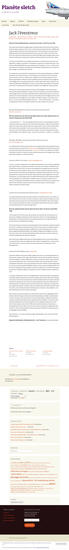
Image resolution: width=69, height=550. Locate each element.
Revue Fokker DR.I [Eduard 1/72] (19, 440)
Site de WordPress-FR (8, 520)
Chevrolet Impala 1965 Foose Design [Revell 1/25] (23, 424)
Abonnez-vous (29, 525)
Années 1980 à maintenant (45, 462)
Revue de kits (52, 21)
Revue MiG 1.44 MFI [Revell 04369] (42, 484)
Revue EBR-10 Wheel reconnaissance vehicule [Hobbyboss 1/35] (27, 429)
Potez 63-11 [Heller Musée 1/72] (17, 480)
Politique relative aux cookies (43, 547)
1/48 (20, 462)
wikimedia (33, 251)
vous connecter (16, 379)
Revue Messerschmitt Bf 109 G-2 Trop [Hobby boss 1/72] (25, 435)
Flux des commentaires (9, 518)
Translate (22, 398)
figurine (47, 471)
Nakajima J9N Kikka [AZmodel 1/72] (35, 477)
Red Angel (13, 366)
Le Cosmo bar (5, 25)
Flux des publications (8, 515)
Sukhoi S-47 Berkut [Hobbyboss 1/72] (20, 488)
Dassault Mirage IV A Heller (48, 466)
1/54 (24, 463)
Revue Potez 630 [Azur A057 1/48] (19, 432)
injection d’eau (32, 148)
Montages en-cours (53, 474)
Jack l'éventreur (28, 37)
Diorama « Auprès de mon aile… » (19, 427)
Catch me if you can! (31, 351)
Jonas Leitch (41, 37)
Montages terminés (50, 37)
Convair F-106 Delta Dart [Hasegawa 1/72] (20, 466)
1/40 (18, 463)
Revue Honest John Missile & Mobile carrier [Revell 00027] (23, 484)
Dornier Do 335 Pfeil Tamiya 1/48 (39, 468)
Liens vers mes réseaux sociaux (20, 25)
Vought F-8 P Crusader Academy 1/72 (47, 488)
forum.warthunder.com (15, 142)
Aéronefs (4, 21)
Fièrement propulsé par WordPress (18, 538)
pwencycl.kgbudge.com (35, 160)
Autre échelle (24, 465)
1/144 (31, 463)
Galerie (43, 21)
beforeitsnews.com (14, 112)
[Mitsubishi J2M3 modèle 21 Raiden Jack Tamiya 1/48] (22, 38)
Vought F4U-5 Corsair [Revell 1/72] (19, 490)
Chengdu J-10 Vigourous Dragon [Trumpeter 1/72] (36, 465)
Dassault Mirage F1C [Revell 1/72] (36, 466)
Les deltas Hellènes (48, 351)
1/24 (12, 463)
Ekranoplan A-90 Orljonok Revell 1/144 (36, 471)
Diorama (29, 469)
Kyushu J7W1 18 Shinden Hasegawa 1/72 (31, 474)
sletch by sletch (14, 486)
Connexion (6, 512)
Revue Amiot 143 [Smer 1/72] (18, 437)
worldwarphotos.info (45, 193)
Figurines (12, 21)
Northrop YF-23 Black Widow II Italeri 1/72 (50, 477)
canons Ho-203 (36, 150)
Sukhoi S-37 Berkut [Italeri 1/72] (36, 486)
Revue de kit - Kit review (33, 480)
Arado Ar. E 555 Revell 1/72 (15, 465)
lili (40, 474)
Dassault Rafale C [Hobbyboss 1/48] (19, 468)
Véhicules (21, 21)
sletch (57, 37)
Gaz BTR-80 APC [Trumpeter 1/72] (48, 366)
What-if (28, 490)
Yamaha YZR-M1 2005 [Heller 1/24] (37, 490)
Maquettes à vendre (45, 474)
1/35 (15, 463)
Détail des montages (32, 21)
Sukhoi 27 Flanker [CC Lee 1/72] (23, 486)
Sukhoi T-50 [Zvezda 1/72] (35, 488)
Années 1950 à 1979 (36, 462)
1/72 (37, 37)
